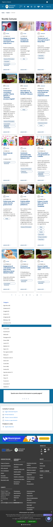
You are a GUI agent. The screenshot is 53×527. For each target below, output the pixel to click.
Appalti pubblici (17, 472)
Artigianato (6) (6, 317)
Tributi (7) (5, 378)
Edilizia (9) (5, 334)
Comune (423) (6, 326)
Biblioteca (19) (6, 320)
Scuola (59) (6, 363)
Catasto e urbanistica (19, 477)
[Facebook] (24, 6)
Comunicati (42, 33)
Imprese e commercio (32, 467)
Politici (2, 473)
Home (3, 12)
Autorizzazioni (17, 474)
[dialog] (26, 518)
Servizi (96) (6, 366)
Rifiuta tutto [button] (32, 521)
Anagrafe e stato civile (19, 469)
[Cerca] (50, 6)
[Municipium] (38, 6)
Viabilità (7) (6, 387)
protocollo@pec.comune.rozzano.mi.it (10, 502)
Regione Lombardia (6, 2)
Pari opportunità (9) (7, 352)
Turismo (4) (6, 381)
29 (37, 295)
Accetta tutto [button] (21, 521)
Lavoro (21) (6, 343)
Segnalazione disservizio (17, 496)
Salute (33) (5, 360)
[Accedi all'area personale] (47, 2)
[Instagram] (31, 6)
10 (26, 295)
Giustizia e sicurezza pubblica (31, 464)
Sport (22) (5, 375)
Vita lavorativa (30, 484)
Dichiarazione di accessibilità (30, 508)
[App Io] (41, 6)
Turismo (29, 481)
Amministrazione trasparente (31, 492)
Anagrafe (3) (6, 311)
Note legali (29, 505)
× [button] (51, 511)
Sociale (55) (6, 369)
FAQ (15, 500)
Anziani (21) (6, 314)
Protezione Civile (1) (8, 358)
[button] (26, 524)
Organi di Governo (5, 463)
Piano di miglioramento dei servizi (32, 499)
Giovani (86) (6, 340)
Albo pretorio (30, 495)
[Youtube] (27, 6)
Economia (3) (6, 331)
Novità (8, 12)
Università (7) (6, 384)
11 (30, 295)
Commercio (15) (7, 323)
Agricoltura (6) (6, 305)
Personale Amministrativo (4, 476)
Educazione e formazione (17, 482)
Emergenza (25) (7, 337)
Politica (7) (5, 355)
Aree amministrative (5, 466)
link (39, 518)
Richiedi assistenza (18, 502)
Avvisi (41, 468)
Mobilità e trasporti (31, 470)
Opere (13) (5, 349)
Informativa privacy (31, 502)
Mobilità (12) (6, 346)
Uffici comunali (4, 468)
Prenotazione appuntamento (17, 492)
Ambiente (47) (6, 308)
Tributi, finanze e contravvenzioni (31, 478)
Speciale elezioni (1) (8, 372)
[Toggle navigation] (3, 6)
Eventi (41, 475)
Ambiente (16, 467)
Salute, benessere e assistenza (31, 473)
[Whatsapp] (34, 6)
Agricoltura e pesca (18, 464)
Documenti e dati (5, 480)
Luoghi (41, 477)
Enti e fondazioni (5, 470)
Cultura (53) (6, 329)
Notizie (7, 33)
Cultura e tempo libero (19, 479)
